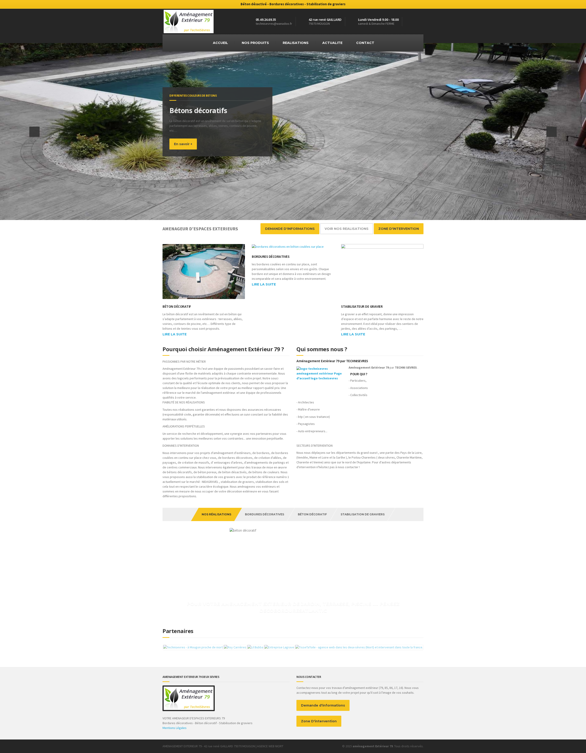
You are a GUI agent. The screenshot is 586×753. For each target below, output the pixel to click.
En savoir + (183, 149)
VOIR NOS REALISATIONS (347, 229)
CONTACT (365, 43)
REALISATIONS (296, 43)
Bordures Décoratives (270, 256)
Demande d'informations (323, 705)
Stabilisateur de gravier (362, 306)
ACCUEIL (220, 43)
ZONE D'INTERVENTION (398, 229)
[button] (34, 132)
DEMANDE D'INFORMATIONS (290, 229)
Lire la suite (175, 334)
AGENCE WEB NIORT (270, 746)
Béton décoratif (177, 306)
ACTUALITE (332, 43)
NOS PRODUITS (255, 43)
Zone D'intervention (319, 721)
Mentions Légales (175, 728)
